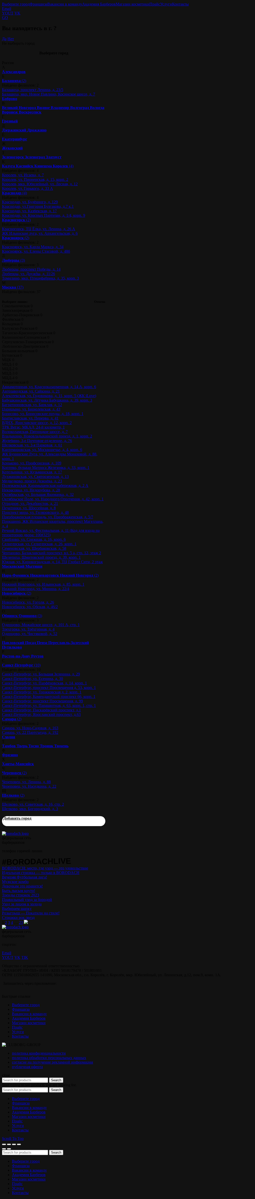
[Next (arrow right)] (9, 1149)
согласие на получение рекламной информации (52, 1062)
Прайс (154, 4)
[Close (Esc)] (4, 1144)
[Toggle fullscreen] (14, 1144)
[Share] (9, 1144)
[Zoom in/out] (19, 1144)
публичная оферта (27, 1067)
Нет (10, 39)
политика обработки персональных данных (49, 1058)
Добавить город (17, 818)
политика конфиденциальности (39, 1053)
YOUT (7, 13)
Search (56, 1080)
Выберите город (16, 4)
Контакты (180, 4)
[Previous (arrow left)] (4, 1149)
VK (17, 13)
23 (21, 922)
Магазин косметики (132, 4)
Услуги (166, 4)
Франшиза (38, 4)
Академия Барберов (99, 4)
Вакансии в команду (64, 4)
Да (4, 39)
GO (5, 17)
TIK (24, 957)
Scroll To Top (13, 1138)
